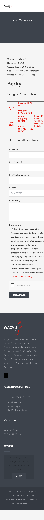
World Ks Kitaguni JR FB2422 (23, 118)
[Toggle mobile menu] (39, 6)
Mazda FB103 (11, 108)
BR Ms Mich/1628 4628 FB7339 (25, 128)
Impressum (12, 495)
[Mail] (6, 375)
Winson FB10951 (11, 123)
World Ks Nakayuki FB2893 (38, 123)
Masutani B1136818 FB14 (25, 112)
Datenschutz (23, 495)
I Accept (19, 476)
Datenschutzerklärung (21, 276)
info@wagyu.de (15, 402)
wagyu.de (32, 491)
